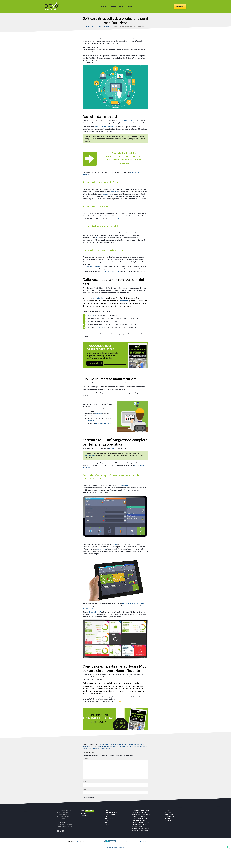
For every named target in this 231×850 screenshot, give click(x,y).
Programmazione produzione (139, 818)
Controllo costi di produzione (119, 744)
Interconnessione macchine (139, 824)
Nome (85, 781)
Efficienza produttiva (88, 746)
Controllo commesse (104, 26)
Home (88, 26)
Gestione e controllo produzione (140, 810)
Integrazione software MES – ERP (140, 822)
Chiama (82, 810)
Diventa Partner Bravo (111, 812)
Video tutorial (169, 814)
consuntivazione (102, 746)
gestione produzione (134, 746)
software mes (95, 748)
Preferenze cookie (148, 841)
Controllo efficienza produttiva (140, 812)
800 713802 (89, 810)
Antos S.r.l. (65, 812)
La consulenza (169, 820)
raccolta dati (143, 746)
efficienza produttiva (122, 746)
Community (168, 812)
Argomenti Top (109, 818)
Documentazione (169, 816)
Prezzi (120, 6)
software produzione (106, 748)
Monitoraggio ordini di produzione (141, 814)
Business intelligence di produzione (141, 830)
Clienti (113, 6)
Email (85, 789)
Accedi (84, 813)
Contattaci (180, 6)
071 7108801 (63, 818)
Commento (86, 758)
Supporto (167, 810)
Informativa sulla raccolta (115, 848)
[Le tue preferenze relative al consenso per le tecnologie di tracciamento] (228, 847)
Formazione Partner (110, 814)
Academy (167, 818)
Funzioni (104, 6)
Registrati (85, 815)
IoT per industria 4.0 (137, 826)
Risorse (128, 6)
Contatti (107, 824)
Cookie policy (138, 841)
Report (107, 820)
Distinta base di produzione (139, 820)
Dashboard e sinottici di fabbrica (140, 828)
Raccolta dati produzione (138, 816)
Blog (93, 26)
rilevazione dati (87, 748)
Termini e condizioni (160, 841)
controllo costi (111, 746)
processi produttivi (115, 218)
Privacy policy (130, 841)
